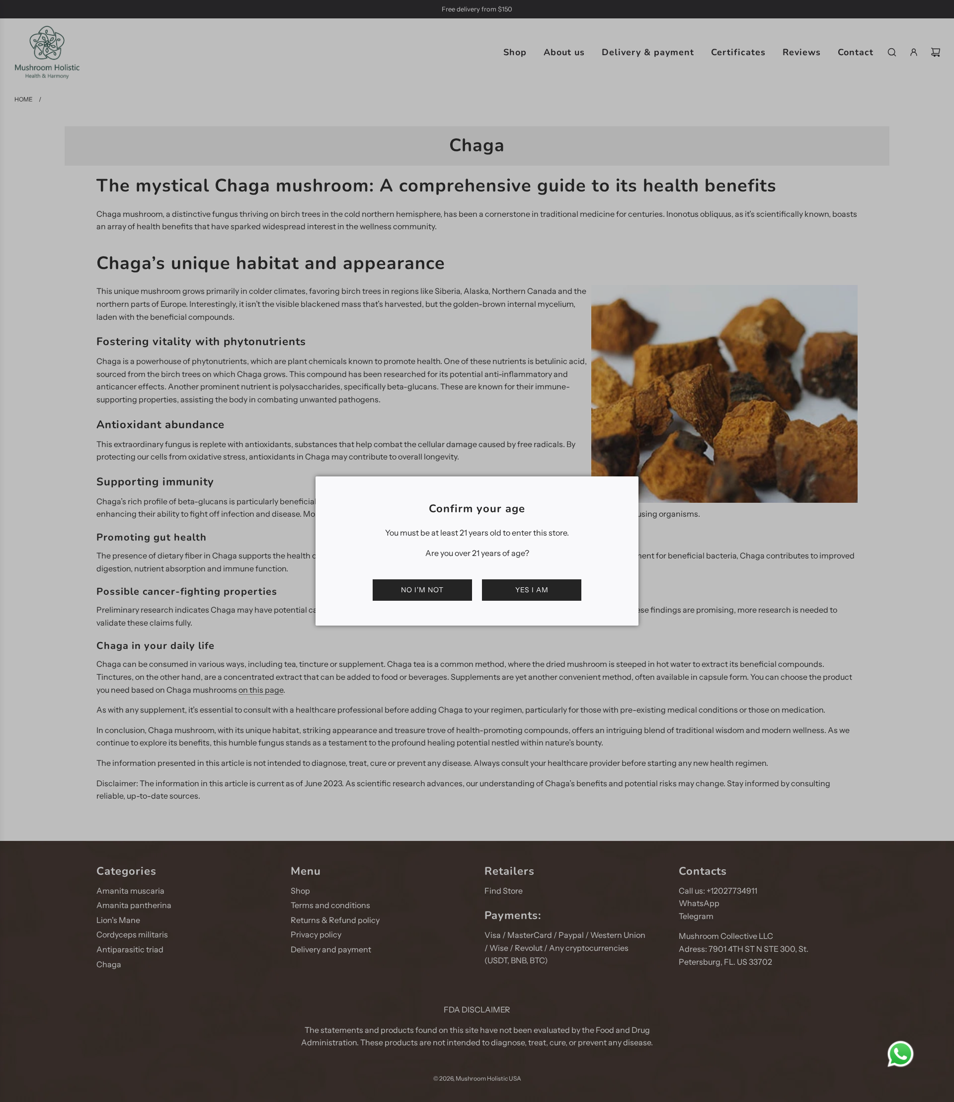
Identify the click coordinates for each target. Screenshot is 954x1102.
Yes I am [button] (532, 589)
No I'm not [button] (422, 589)
